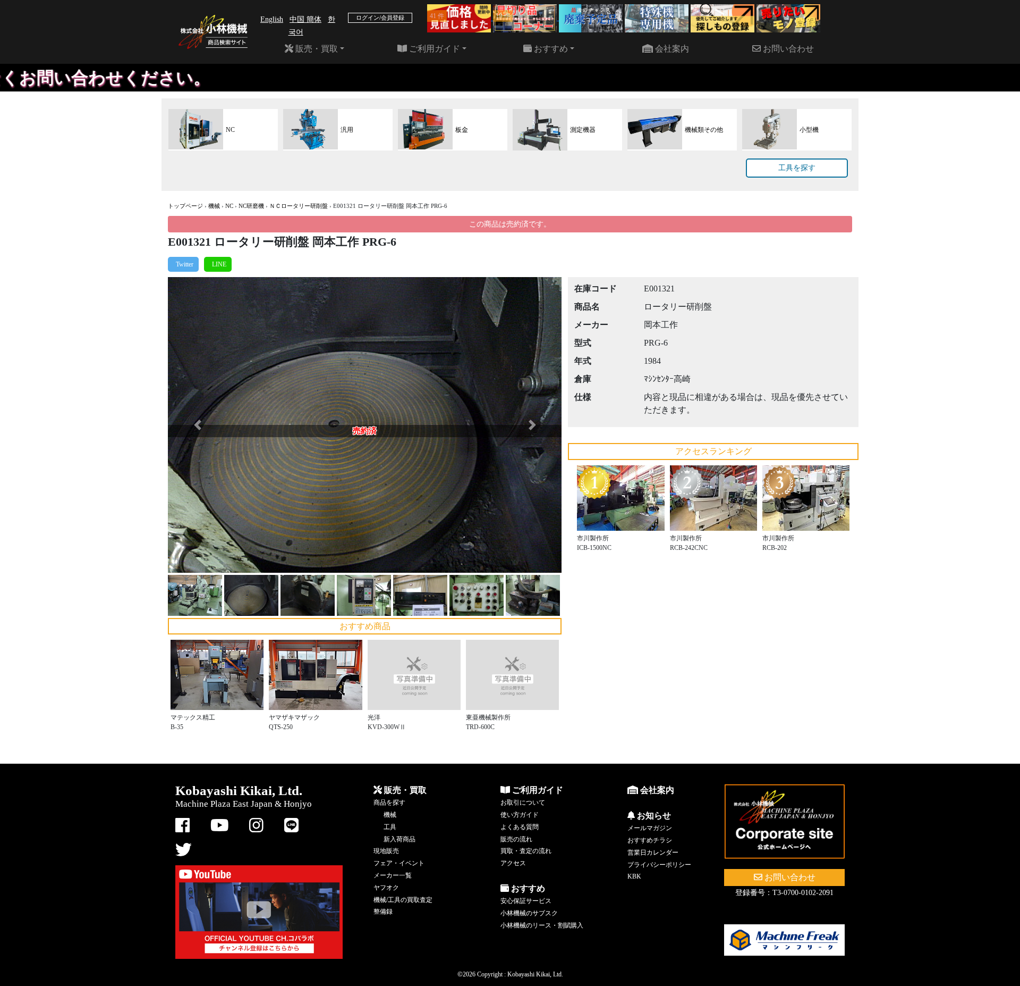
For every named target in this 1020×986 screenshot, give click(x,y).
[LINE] (218, 264)
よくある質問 (519, 827)
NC (229, 206)
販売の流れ (516, 839)
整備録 (383, 911)
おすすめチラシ (649, 840)
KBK (634, 876)
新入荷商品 (399, 839)
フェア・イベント (398, 863)
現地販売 (386, 851)
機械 (214, 206)
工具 (390, 827)
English (271, 19)
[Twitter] (183, 264)
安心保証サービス (525, 901)
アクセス (513, 863)
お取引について (522, 802)
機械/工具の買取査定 (402, 900)
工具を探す (796, 168)
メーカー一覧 (392, 875)
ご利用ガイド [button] (433, 48)
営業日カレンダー (652, 852)
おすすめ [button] (550, 48)
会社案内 (671, 48)
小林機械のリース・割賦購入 (541, 925)
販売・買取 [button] (315, 48)
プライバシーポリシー (659, 864)
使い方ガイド (519, 814)
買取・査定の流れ (525, 851)
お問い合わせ (787, 48)
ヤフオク (386, 887)
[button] (197, 425)
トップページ (185, 206)
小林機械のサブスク (529, 913)
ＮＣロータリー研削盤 (298, 206)
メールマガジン (649, 828)
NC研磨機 (251, 206)
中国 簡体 (305, 19)
